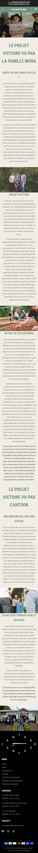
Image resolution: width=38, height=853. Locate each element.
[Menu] (3, 9)
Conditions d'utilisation (11, 777)
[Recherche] (32, 9)
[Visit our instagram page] (8, 831)
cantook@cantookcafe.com (13, 826)
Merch (4, 767)
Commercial (7, 771)
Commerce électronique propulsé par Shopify (19, 848)
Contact (5, 774)
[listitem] (19, 3)
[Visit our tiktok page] (13, 831)
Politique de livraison (10, 784)
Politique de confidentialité (12, 781)
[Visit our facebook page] (3, 831)
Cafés (4, 764)
